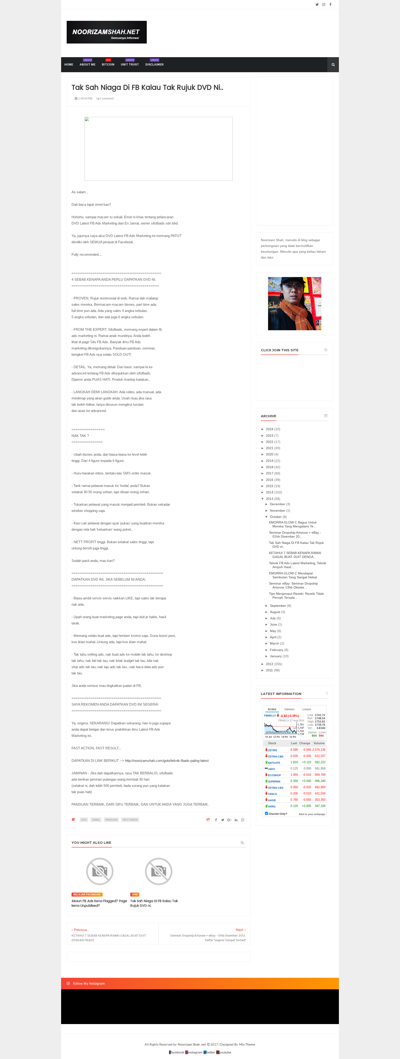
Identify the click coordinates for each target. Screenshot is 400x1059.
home (68, 64)
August (275, 612)
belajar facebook (87, 894)
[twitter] (317, 4)
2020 (270, 454)
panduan (111, 819)
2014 (270, 492)
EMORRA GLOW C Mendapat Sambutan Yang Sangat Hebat (293, 575)
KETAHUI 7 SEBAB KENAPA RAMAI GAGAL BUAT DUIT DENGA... (295, 555)
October (276, 517)
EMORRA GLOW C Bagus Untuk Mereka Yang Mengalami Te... (293, 524)
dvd (84, 819)
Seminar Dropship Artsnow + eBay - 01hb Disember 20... (295, 534)
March (275, 643)
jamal (96, 819)
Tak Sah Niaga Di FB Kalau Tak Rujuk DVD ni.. (154, 903)
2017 (270, 473)
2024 (270, 429)
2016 (270, 480)
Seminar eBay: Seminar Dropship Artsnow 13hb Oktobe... (293, 585)
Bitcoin (108, 62)
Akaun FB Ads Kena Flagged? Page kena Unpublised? (99, 903)
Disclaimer (154, 62)
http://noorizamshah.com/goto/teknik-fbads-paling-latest (167, 761)
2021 (270, 448)
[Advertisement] (294, 151)
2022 (270, 442)
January (276, 656)
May (273, 631)
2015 (270, 486)
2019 (270, 461)
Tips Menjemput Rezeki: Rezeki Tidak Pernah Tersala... (296, 595)
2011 (270, 670)
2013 (270, 499)
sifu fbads (130, 819)
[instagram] (324, 4)
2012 (270, 664)
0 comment (106, 98)
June (274, 624)
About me (87, 62)
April (273, 637)
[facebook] (330, 4)
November (278, 510)
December (278, 504)
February (277, 650)
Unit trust (130, 62)
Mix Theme (247, 1044)
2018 (270, 467)
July (273, 618)
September (278, 605)
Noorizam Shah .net (192, 1044)
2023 (270, 435)
